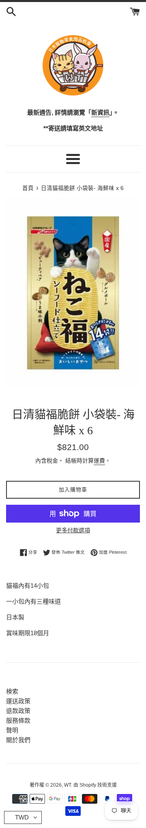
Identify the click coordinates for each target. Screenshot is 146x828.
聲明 (12, 730)
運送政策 (18, 701)
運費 (99, 460)
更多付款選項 (73, 530)
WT (67, 785)
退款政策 (18, 710)
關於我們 (18, 739)
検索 (12, 691)
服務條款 (18, 720)
